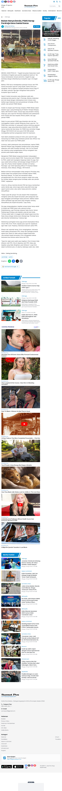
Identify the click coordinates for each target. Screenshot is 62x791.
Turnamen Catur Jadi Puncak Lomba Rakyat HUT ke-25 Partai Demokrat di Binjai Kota (30, 639)
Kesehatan (4, 746)
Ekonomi (24, 646)
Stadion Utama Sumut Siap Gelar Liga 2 (30, 286)
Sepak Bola (25, 671)
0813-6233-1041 (5, 706)
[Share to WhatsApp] (9, 261)
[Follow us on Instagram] (8, 2)
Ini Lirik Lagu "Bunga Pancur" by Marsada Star (53, 81)
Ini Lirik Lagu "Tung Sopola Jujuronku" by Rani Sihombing (53, 55)
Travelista (58, 739)
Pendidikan (4, 739)
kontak (3, 725)
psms (10, 257)
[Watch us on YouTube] (11, 2)
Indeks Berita (4, 730)
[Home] (1, 16)
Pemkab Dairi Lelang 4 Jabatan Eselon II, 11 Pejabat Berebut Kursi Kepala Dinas (51, 34)
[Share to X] (17, 261)
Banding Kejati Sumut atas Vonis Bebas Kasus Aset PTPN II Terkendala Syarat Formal (30, 626)
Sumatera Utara (26, 584)
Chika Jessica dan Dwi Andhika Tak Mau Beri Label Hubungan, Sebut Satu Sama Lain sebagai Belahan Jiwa (31, 665)
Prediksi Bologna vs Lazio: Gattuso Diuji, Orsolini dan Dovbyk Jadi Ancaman (30, 675)
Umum (57, 737)
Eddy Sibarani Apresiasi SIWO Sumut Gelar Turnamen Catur (29, 613)
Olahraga (7, 17)
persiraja (4, 257)
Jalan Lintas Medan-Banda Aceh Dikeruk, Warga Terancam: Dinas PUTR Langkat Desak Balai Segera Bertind (31, 589)
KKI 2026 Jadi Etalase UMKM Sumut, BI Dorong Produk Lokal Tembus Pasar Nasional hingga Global (31, 601)
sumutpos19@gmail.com (8, 711)
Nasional (3, 737)
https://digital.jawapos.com (14, 759)
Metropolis (24, 596)
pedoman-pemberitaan (8, 723)
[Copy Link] (21, 261)
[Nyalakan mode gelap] (59, 1)
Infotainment (25, 659)
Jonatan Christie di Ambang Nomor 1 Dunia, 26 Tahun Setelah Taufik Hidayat (31, 562)
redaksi (3, 719)
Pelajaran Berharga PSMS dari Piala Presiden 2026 (30, 301)
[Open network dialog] (54, 1)
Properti (3, 750)
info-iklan (4, 728)
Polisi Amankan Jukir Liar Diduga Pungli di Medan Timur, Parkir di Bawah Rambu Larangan (30, 576)
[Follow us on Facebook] (2, 2)
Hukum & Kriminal (27, 571)
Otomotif (4, 744)
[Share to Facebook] (13, 261)
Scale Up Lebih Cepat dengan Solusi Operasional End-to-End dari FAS (30, 650)
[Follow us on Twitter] (5, 2)
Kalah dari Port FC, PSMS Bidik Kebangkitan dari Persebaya (29, 316)
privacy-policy (5, 721)
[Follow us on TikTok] (14, 2)
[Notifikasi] (57, 1)
